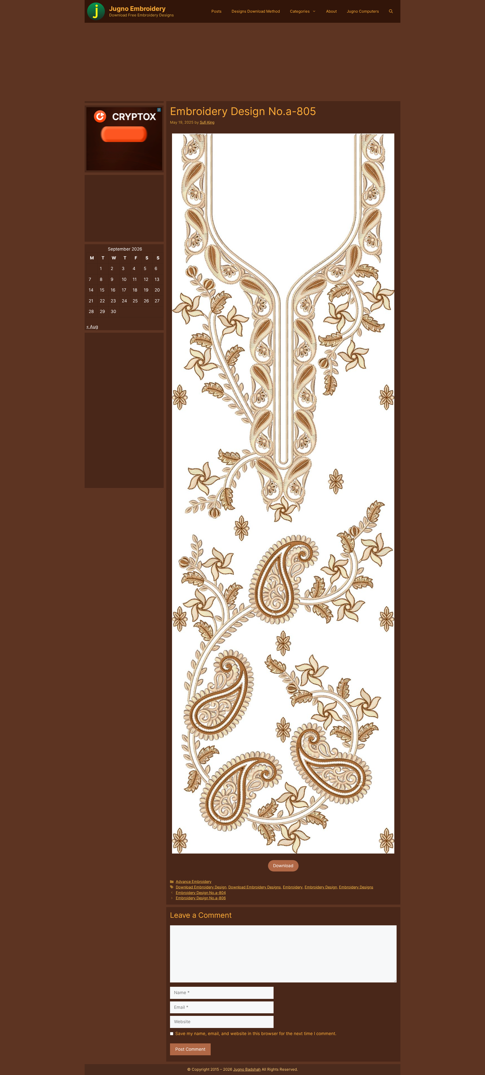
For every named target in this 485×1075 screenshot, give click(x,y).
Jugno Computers (363, 11)
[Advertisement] (242, 60)
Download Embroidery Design (201, 887)
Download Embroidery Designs (254, 887)
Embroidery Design (321, 887)
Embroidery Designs (356, 887)
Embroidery (293, 887)
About (331, 11)
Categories (300, 11)
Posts (216, 11)
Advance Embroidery (193, 881)
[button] (391, 11)
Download (283, 865)
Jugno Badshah (247, 1069)
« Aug (92, 326)
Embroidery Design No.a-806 (201, 898)
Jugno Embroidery (137, 8)
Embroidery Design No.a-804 (201, 892)
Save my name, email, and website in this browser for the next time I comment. (255, 1033)
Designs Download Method (256, 11)
